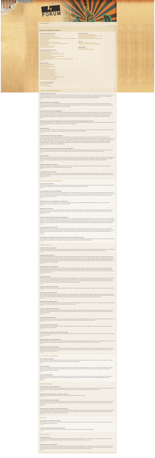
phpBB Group (85, 438)
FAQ (110, 25)
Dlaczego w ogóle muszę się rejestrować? (48, 35)
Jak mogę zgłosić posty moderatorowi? (47, 75)
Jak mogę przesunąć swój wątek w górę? (48, 79)
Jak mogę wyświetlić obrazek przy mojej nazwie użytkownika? (52, 56)
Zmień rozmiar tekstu (115, 23)
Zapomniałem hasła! (44, 40)
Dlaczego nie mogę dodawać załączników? (48, 72)
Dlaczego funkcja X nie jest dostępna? (85, 49)
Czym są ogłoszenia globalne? (46, 83)
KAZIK (47, 23)
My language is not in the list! (45, 55)
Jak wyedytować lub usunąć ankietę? (47, 70)
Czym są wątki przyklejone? (45, 85)
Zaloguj (114, 25)
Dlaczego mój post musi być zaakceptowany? (49, 77)
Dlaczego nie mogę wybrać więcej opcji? (48, 69)
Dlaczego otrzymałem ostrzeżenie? (47, 74)
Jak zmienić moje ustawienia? (46, 51)
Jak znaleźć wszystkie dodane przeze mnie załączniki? (89, 43)
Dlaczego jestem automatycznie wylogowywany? (49, 37)
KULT (42, 23)
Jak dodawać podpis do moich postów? (47, 66)
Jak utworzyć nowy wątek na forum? (47, 64)
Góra (42, 99)
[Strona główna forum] (66, 11)
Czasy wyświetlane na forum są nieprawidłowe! (49, 52)
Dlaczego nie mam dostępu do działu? (47, 71)
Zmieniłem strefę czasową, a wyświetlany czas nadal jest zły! (52, 53)
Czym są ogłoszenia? (44, 84)
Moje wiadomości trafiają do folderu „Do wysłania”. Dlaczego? (90, 35)
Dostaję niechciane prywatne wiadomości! (86, 37)
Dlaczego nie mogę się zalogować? (47, 34)
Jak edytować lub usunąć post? (46, 65)
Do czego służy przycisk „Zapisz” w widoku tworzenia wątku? (52, 76)
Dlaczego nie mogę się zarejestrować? (47, 45)
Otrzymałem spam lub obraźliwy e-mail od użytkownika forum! (90, 38)
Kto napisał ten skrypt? (82, 48)
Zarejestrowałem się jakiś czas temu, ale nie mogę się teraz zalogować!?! (54, 43)
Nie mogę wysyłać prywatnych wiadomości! (86, 34)
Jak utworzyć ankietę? (44, 68)
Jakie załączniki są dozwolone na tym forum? (87, 42)
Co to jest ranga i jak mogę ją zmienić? (47, 57)
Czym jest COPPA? (44, 44)
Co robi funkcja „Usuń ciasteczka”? (47, 47)
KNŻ (44, 23)
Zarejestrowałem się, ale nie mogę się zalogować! (49, 42)
